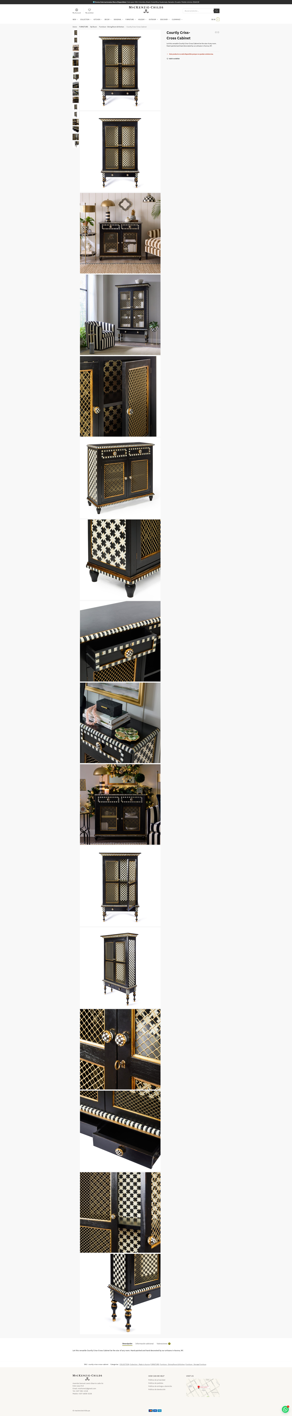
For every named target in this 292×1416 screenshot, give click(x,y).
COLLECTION (124, 1364)
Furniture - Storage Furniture (196, 1364)
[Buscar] (216, 11)
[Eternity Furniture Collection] (216, 32)
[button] (215, 19)
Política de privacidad (156, 1380)
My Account (77, 13)
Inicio (75, 27)
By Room (93, 27)
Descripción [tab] (127, 1343)
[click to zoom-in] (120, 70)
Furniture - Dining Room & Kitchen (111, 27)
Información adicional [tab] (145, 1343)
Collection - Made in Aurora (140, 1364)
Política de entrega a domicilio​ (160, 1386)
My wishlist (89, 13)
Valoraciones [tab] (163, 1343)
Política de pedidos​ (155, 1383)
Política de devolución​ (156, 1389)
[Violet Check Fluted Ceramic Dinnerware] (218, 32)
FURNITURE (83, 27)
